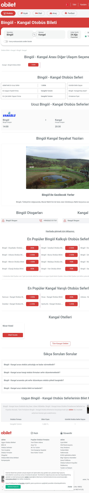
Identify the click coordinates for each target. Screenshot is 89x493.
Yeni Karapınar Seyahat (38, 450)
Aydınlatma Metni (11, 479)
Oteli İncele (12, 335)
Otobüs (9, 13)
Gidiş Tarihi (74, 32)
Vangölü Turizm (46, 91)
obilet (71, 410)
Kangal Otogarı (73, 221)
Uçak (25, 13)
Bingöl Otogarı (11, 221)
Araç (54, 13)
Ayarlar (70, 486)
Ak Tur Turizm (35, 447)
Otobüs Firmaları (6, 452)
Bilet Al (3, 445)
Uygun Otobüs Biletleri (8, 442)
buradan (22, 483)
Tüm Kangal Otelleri (60, 343)
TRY (74, 4)
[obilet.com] (14, 6)
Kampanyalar (5, 460)
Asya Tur (34, 445)
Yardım (83, 4)
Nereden (10, 32)
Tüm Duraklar (5, 450)
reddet (27, 477)
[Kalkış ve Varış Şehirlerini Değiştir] (34, 34)
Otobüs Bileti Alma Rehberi (10, 458)
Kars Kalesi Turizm (37, 452)
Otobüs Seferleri (6, 447)
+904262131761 (50, 221)
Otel (40, 13)
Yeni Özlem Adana (37, 442)
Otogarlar (4, 455)
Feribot (71, 13)
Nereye (41, 32)
